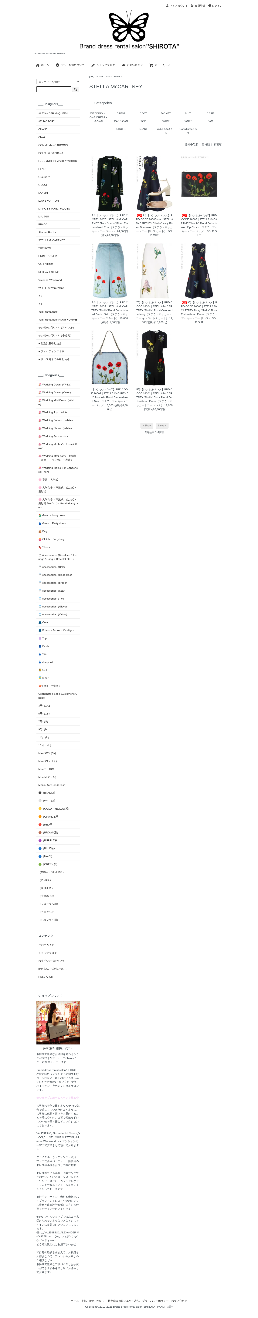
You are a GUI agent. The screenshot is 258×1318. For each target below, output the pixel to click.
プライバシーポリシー (155, 1300)
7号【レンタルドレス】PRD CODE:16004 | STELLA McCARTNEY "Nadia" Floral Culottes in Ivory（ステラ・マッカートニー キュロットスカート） (154, 310)
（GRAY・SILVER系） (51, 872)
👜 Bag (42, 531)
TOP (143, 121)
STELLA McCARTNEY (110, 76)
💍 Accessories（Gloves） (54, 606)
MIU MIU (43, 216)
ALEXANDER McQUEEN (53, 113)
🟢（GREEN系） (48, 864)
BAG (210, 121)
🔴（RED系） (46, 824)
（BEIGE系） (46, 887)
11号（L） (44, 737)
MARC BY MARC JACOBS (54, 208)
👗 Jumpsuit (45, 662)
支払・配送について (73, 64)
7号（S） (43, 721)
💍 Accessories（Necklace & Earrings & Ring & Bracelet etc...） (57, 556)
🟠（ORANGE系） (49, 816)
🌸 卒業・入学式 (48, 479)
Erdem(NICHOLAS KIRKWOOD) (57, 161)
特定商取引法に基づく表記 (124, 1300)
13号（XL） (45, 745)
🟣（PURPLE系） (49, 840)
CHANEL (43, 129)
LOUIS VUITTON (48, 200)
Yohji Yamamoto (48, 311)
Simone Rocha (47, 232)
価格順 (206, 144)
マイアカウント (179, 5)
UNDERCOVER (47, 256)
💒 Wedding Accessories (53, 436)
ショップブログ (106, 64)
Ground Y (44, 176)
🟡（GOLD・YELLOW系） (54, 808)
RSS (41, 976)
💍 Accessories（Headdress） (56, 574)
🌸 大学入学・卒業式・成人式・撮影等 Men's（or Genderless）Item (58, 503)
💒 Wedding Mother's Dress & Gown (57, 445)
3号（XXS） (45, 705)
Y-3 (40, 295)
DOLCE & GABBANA (50, 153)
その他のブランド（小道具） (55, 335)
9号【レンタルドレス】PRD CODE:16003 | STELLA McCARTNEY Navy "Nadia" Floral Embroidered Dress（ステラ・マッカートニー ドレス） (199, 310)
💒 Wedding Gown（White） (55, 384)
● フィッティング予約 (51, 351)
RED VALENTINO (48, 272)
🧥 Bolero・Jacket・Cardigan (56, 630)
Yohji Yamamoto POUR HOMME (57, 319)
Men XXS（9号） (48, 753)
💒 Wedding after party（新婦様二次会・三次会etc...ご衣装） (57, 457)
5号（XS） (44, 713)
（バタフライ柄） (48, 919)
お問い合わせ (135, 64)
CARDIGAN (121, 121)
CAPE (210, 113)
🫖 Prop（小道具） (49, 685)
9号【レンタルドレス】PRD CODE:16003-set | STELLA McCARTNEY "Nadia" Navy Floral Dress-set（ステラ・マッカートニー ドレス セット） (154, 223)
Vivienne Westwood (50, 279)
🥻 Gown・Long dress (51, 515)
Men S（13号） (47, 769)
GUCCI (42, 184)
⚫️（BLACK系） (48, 792)
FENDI (42, 168)
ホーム (45, 64)
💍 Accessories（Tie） (51, 598)
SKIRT (166, 121)
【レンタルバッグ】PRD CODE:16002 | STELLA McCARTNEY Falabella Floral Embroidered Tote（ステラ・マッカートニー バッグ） (109, 397)
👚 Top (42, 638)
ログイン (217, 5)
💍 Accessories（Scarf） (53, 590)
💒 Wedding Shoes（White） (55, 428)
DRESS (121, 113)
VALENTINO (45, 264)
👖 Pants (43, 646)
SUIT (188, 113)
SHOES (120, 128)
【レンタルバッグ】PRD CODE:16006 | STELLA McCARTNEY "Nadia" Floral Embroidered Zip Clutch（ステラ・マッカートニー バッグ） (199, 223)
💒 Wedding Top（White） (54, 412)
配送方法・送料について (52, 968)
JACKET (166, 113)
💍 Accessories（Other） (53, 614)
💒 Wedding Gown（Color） (55, 392)
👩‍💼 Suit (42, 669)
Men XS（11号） (48, 761)
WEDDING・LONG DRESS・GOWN (99, 117)
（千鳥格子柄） (47, 895)
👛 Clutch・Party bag (51, 539)
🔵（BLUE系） (47, 848)
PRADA (42, 224)
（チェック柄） (47, 911)
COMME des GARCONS (53, 145)
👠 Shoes (44, 547)
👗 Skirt (43, 654)
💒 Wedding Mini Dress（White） (56, 402)
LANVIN (43, 192)
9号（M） (44, 729)
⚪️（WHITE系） (48, 800)
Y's (40, 303)
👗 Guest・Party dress (52, 523)
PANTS (188, 121)
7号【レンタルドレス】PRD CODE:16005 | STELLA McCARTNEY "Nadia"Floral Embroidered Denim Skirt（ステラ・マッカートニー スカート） (109, 310)
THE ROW (44, 248)
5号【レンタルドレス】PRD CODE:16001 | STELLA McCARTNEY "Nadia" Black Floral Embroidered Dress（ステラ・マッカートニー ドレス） (154, 397)
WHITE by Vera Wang (51, 287)
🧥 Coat (43, 622)
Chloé (41, 137)
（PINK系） (45, 880)
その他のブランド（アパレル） (56, 327)
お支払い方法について (51, 960)
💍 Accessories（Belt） (52, 566)
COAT (143, 113)
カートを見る (163, 64)
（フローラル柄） (48, 903)
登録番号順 (191, 144)
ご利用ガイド (46, 944)
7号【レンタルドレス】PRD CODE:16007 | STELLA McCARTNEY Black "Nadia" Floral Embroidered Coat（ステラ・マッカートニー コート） (110, 223)
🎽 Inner (43, 677)
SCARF (143, 128)
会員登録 (200, 5)
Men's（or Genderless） (53, 784)
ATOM (49, 976)
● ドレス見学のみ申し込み (54, 359)
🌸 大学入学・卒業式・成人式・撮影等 (57, 489)
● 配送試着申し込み (50, 343)
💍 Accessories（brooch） (54, 582)
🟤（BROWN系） (48, 832)
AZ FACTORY (46, 121)
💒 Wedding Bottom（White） (56, 420)
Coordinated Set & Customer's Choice (57, 695)
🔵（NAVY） (46, 856)
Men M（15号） (48, 776)
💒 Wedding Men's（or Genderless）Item (58, 469)
